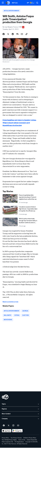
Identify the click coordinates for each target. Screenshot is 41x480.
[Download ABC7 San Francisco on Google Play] (17, 430)
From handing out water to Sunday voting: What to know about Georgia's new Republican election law (19, 122)
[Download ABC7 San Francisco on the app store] (6, 430)
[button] (3, 3)
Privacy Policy (5, 437)
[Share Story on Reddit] (12, 34)
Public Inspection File (7, 441)
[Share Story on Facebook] (3, 34)
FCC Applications (19, 441)
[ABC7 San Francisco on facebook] (4, 426)
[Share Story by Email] (22, 34)
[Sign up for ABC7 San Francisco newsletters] (18, 426)
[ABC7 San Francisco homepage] (8, 2)
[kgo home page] (5, 397)
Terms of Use (21, 439)
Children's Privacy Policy (29, 437)
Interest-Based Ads (32, 439)
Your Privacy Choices (16, 437)
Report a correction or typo (10, 302)
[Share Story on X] (8, 34)
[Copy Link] (26, 34)
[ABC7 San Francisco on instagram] (13, 426)
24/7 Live (15, 3)
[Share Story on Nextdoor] (17, 34)
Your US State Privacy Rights (9, 439)
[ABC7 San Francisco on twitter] (9, 426)
